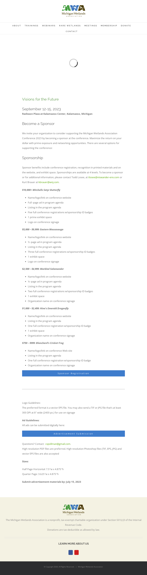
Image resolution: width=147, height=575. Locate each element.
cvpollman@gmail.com (57, 443)
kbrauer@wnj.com (48, 182)
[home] (73, 507)
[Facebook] (70, 552)
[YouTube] (76, 552)
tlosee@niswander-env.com (103, 177)
